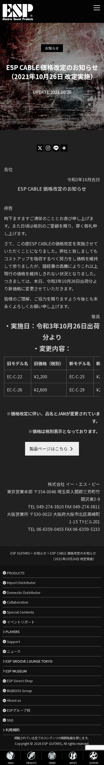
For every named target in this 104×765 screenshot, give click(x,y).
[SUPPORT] (93, 756)
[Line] (56, 148)
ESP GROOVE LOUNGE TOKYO (29, 661)
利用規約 (12, 729)
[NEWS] (10, 756)
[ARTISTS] (72, 756)
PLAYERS (13, 631)
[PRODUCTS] (31, 756)
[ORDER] (52, 756)
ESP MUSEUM (16, 671)
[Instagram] (48, 148)
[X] (40, 148)
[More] (64, 148)
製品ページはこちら (48, 448)
